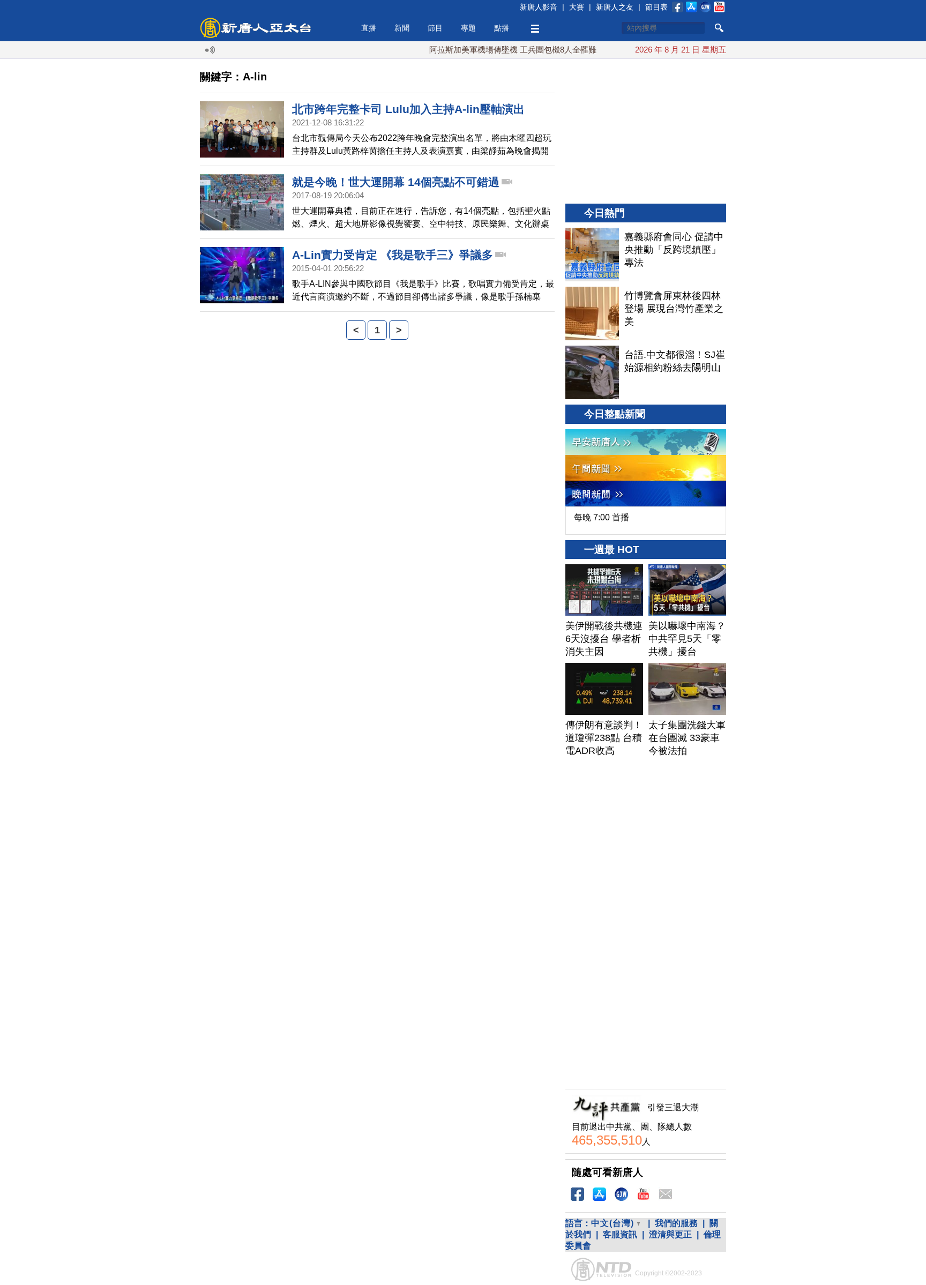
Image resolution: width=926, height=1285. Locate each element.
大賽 (576, 7)
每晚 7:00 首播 (601, 517)
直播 (368, 28)
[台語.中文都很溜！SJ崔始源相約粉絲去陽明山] (592, 372)
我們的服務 (676, 1223)
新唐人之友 (614, 7)
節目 (435, 28)
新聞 (401, 28)
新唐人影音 (538, 7)
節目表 (656, 7)
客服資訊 (620, 1234)
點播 (501, 28)
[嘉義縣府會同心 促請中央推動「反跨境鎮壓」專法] (592, 254)
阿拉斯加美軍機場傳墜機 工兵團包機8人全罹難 (492, 49)
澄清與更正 (670, 1234)
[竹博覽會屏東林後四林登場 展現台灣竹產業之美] (592, 313)
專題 (468, 28)
